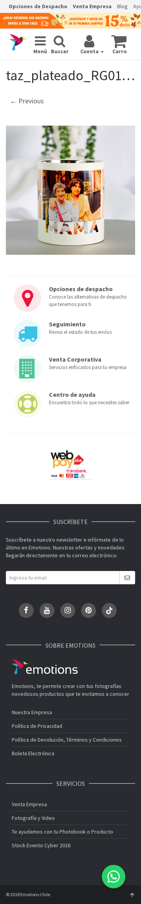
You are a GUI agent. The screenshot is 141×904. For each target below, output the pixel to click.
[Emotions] (18, 42)
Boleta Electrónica (33, 753)
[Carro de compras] (118, 41)
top (132, 894)
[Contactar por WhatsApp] (113, 876)
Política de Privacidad (37, 725)
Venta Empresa (92, 6)
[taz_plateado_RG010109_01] (70, 190)
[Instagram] (67, 610)
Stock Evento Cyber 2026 (41, 845)
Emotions (45, 666)
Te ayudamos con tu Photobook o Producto (62, 831)
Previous (27, 100)
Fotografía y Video (33, 817)
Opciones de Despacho (38, 6)
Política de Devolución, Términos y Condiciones (67, 739)
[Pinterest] (88, 610)
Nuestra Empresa (32, 712)
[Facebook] (26, 610)
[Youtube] (47, 610)
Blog (122, 6)
